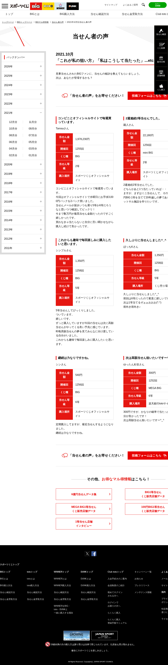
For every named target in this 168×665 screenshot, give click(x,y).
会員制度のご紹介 (116, 585)
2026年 (8, 66)
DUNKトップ (87, 572)
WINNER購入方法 (62, 585)
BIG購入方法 (67, 14)
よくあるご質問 (130, 5)
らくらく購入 (114, 613)
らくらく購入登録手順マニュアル (117, 621)
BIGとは (35, 14)
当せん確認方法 (100, 14)
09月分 (33, 128)
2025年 (8, 75)
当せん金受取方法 (132, 14)
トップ (9, 14)
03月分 (33, 148)
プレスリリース (142, 585)
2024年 (8, 85)
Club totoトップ (115, 572)
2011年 (8, 248)
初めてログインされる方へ (115, 594)
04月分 (13, 148)
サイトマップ (111, 5)
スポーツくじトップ (9, 564)
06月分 (13, 142)
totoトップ (32, 572)
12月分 (13, 122)
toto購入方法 (33, 585)
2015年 (8, 210)
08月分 (13, 135)
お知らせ (139, 578)
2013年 (8, 229)
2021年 (8, 112)
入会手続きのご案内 (117, 578)
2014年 (8, 220)
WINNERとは (60, 578)
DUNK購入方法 (88, 585)
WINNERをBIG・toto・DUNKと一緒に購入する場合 (63, 609)
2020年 (8, 164)
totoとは (31, 578)
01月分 (33, 155)
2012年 (8, 238)
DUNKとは (86, 578)
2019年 (8, 173)
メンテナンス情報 (143, 592)
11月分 (33, 122)
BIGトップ (5, 572)
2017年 (8, 192)
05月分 (33, 142)
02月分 (13, 155)
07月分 (33, 135)
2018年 (8, 183)
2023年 (8, 94)
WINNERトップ (61, 572)
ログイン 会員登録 (157, 5)
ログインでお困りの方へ (114, 604)
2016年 (8, 201)
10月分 (13, 128)
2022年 (8, 103)
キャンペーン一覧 (143, 572)
